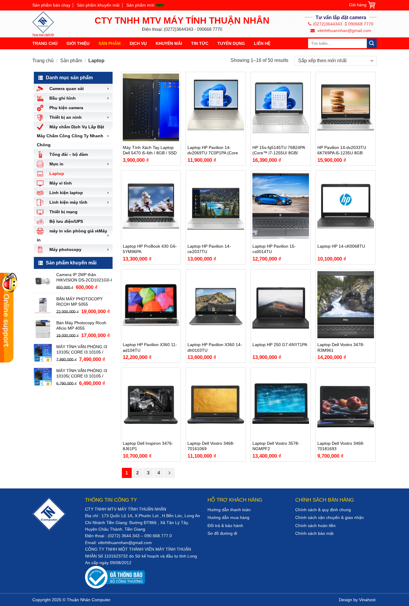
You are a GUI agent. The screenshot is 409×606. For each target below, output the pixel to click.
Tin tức (199, 43)
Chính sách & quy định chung (323, 509)
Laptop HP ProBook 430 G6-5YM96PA (150, 249)
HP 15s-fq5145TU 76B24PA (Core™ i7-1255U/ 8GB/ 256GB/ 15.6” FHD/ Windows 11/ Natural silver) (279, 150)
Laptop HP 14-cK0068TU (341, 246)
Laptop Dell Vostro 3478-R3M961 (340, 347)
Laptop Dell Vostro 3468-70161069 (210, 446)
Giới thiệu (78, 43)
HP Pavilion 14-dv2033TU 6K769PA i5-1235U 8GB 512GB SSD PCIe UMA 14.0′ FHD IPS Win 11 (344, 150)
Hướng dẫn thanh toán (229, 509)
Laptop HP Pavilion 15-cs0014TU (274, 249)
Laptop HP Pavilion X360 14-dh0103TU (214, 347)
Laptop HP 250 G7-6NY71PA (279, 344)
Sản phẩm (110, 43)
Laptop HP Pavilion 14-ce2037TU (209, 249)
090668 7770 (360, 24)
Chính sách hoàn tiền (315, 525)
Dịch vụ (138, 43)
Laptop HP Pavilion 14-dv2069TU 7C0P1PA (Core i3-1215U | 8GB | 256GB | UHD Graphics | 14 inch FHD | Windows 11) (214, 150)
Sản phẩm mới (140, 5)
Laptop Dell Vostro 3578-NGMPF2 (275, 446)
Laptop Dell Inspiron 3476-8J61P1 (148, 446)
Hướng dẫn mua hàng (228, 517)
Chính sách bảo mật (314, 533)
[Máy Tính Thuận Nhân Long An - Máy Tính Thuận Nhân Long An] (45, 23)
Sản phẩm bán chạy (51, 5)
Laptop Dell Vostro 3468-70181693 (340, 446)
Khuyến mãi (169, 43)
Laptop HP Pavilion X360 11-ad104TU (150, 347)
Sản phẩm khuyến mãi (98, 5)
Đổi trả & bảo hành (225, 525)
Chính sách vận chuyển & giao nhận (329, 517)
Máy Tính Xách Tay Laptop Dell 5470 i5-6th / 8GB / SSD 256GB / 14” (150, 150)
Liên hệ (262, 43)
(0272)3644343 (327, 24)
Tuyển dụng (231, 43)
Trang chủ (44, 43)
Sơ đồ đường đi (222, 533)
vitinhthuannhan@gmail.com (343, 30)
